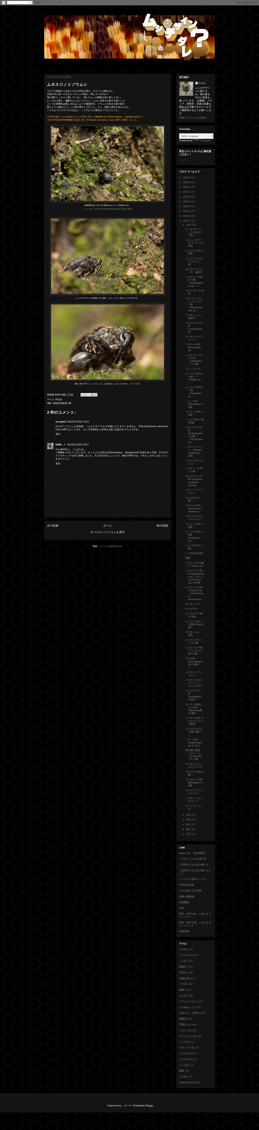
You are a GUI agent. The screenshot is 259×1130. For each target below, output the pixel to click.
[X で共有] (89, 395)
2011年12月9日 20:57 (78, 444)
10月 (189, 819)
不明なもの (185, 1024)
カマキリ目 (185, 1059)
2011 (186, 220)
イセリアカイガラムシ (194, 462)
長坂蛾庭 (184, 902)
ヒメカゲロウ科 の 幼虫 (194, 615)
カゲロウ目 (185, 1053)
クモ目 (183, 984)
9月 (188, 824)
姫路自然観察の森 (62, 403)
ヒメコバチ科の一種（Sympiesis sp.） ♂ (194, 391)
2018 (186, 187)
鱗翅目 (183, 966)
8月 (188, 829)
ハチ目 (183, 949)
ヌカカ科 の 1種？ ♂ (193, 499)
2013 (186, 211)
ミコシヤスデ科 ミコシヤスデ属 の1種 (194, 650)
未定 (181, 908)
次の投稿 (52, 525)
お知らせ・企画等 (189, 1012)
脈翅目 (183, 1018)
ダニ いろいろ (193, 368)
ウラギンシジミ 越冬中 (195, 316)
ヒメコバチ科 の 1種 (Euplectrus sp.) (194, 536)
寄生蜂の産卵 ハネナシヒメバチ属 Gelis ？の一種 (194, 754)
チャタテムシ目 (187, 1036)
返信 (58, 434)
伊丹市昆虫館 (186, 884)
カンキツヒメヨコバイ (194, 338)
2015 (186, 201)
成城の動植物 (186, 896)
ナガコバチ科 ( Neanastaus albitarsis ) (193, 508)
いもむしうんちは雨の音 (192, 858)
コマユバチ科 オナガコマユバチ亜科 (194, 721)
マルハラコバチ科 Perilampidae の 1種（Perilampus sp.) (194, 434)
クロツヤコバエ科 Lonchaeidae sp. (194, 327)
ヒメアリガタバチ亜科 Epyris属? (194, 624)
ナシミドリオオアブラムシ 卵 (194, 261)
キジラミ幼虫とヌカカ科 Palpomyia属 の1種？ (194, 709)
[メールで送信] (82, 395)
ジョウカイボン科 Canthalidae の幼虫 (194, 695)
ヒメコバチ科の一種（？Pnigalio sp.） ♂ (194, 378)
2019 (186, 182)
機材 (181, 1070)
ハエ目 (183, 960)
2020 (186, 177)
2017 (186, 191)
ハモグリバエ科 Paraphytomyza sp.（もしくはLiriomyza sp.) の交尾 (194, 576)
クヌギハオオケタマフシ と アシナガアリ (194, 682)
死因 (187, 558)
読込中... (184, 160)
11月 (189, 814)
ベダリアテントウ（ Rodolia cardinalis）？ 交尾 (195, 451)
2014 (186, 206)
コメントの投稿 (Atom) (110, 546)
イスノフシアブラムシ (194, 491)
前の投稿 (162, 525)
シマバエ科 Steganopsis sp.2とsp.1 (193, 742)
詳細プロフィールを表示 (192, 117)
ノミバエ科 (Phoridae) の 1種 (194, 404)
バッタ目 (184, 1041)
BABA (59, 444)
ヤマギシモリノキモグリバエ (194, 765)
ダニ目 (183, 995)
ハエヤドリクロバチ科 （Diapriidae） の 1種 (194, 359)
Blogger (149, 1105)
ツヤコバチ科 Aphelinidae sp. (193, 347)
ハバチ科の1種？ (194, 553)
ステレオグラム (187, 1001)
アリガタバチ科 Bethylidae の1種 (194, 782)
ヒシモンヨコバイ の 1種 (194, 641)
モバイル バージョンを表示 (107, 532)
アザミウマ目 (186, 1047)
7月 (188, 834)
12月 (189, 224)
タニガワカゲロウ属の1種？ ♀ (194, 731)
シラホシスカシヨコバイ (194, 799)
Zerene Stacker (187, 1082)
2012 (186, 215)
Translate (205, 140)
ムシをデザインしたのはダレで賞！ (194, 232)
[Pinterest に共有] (95, 395)
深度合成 (184, 978)
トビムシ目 (185, 1030)
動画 (181, 989)
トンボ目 (184, 1065)
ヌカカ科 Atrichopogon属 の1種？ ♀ (194, 663)
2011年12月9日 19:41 (78, 421)
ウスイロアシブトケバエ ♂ (194, 792)
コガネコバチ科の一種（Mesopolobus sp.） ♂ (194, 281)
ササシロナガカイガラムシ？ (194, 518)
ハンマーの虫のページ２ (192, 879)
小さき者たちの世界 (190, 890)
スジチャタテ (192, 604)
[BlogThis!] (85, 395)
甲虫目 (58, 399)
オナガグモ (191, 608)
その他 (183, 1076)
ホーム (107, 525)
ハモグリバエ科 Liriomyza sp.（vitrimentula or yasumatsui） (194, 593)
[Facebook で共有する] (92, 395)
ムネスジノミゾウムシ (194, 673)
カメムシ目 (185, 955)
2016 (186, 196)
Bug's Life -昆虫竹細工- (193, 853)
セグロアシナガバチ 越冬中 (194, 271)
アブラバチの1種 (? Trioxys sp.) (194, 564)
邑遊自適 (184, 931)
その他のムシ (186, 1007)
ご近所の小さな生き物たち (194, 864)
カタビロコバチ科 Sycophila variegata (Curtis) (194, 480)
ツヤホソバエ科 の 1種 (194, 470)
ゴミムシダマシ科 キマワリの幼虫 (194, 242)
